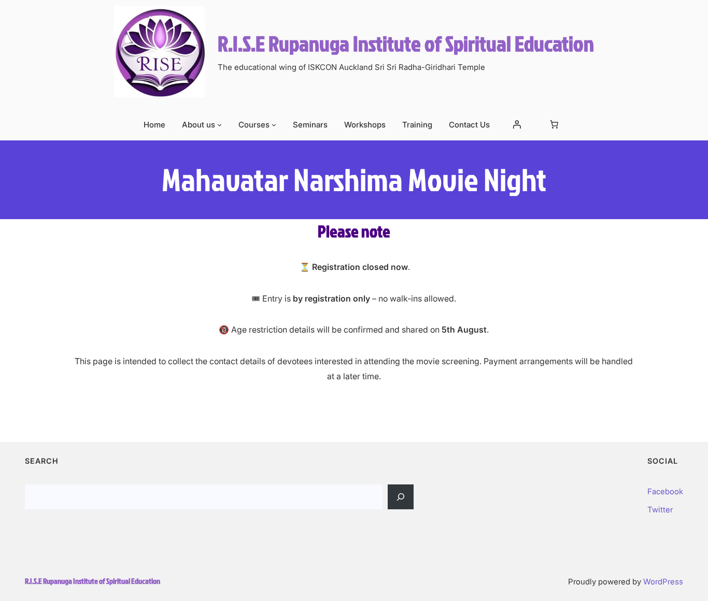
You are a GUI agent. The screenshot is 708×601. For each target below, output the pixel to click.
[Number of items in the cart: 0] (554, 124)
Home (154, 125)
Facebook (665, 491)
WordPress (663, 581)
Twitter (660, 509)
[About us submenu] (219, 124)
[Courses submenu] (274, 124)
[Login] (516, 124)
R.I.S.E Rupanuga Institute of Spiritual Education (406, 43)
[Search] (401, 496)
